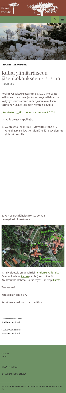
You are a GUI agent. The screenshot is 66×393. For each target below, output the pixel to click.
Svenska (5, 354)
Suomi (4, 356)
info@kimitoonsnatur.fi (14, 374)
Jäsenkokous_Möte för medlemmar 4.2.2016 (28, 112)
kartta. (57, 280)
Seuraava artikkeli (12, 332)
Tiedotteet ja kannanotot (15, 65)
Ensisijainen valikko (62, 19)
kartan (25, 276)
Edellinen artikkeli (12, 321)
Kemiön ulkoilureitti (47, 272)
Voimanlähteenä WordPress (14, 386)
